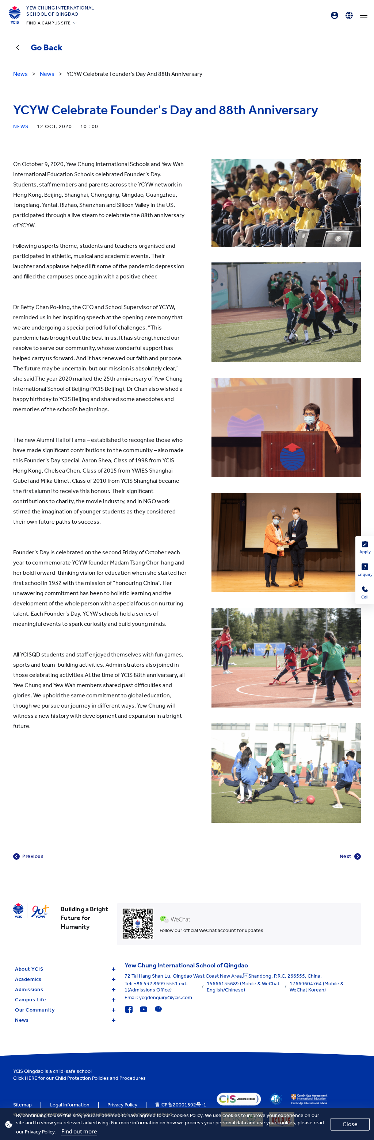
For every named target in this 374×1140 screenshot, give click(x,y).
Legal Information (69, 1105)
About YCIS (29, 969)
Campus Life (30, 1000)
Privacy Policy (122, 1105)
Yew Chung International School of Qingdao (60, 11)
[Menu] (363, 15)
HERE (31, 1078)
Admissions (29, 989)
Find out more (79, 1131)
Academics (28, 979)
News (21, 1020)
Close (350, 1124)
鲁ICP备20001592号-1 (180, 1105)
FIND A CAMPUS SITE (48, 23)
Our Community (34, 1010)
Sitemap (22, 1105)
